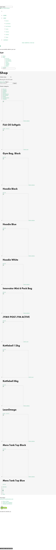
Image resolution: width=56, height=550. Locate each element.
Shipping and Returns (7, 503)
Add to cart (25, 149)
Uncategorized (6, 97)
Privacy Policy (6, 501)
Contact (5, 39)
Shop (4, 18)
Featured (4, 91)
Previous (4, 486)
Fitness (6, 37)
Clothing (7, 34)
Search (14, 83)
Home (4, 15)
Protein (6, 29)
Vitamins (7, 31)
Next (4, 494)
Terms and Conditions (7, 502)
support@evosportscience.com (6, 499)
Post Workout (8, 26)
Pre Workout (7, 23)
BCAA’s (7, 20)
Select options (26, 120)
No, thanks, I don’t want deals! (6, 548)
